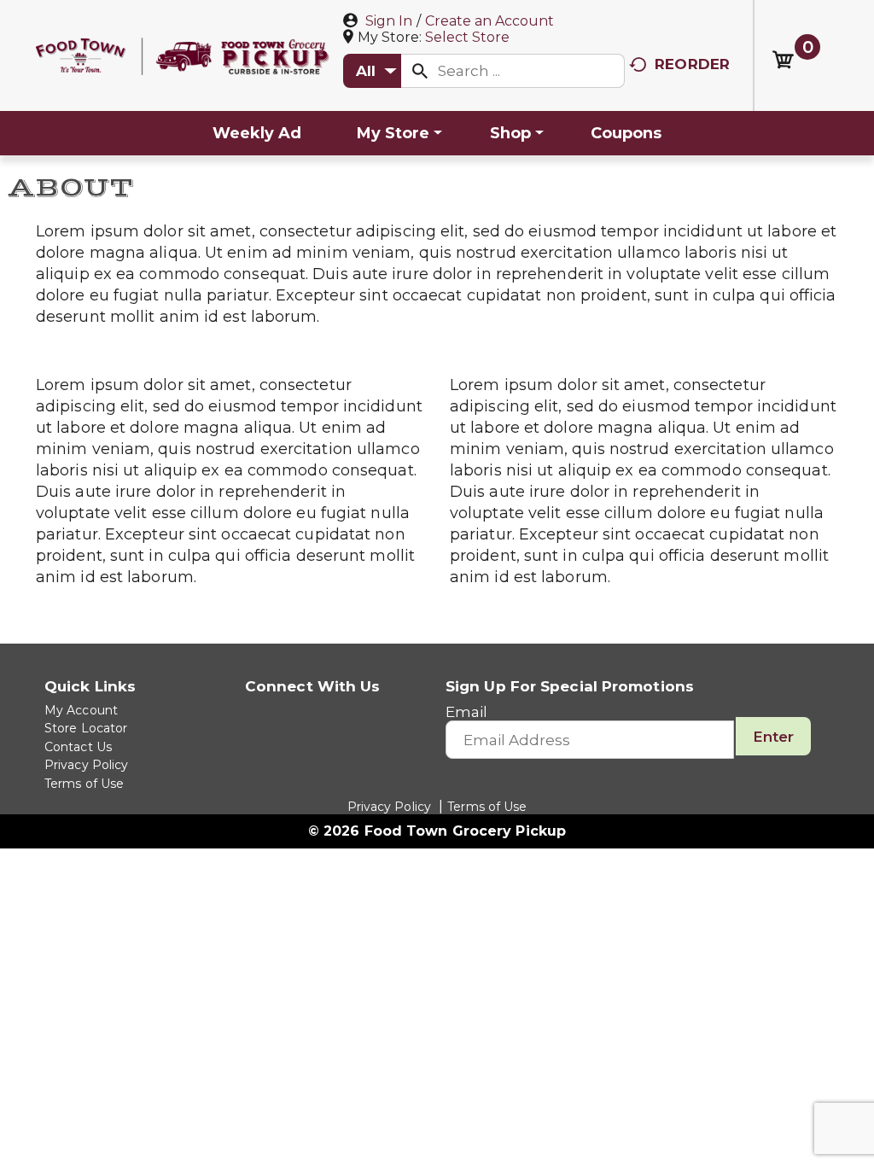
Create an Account (489, 21)
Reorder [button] (692, 64)
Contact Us (78, 747)
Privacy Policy (86, 765)
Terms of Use (84, 783)
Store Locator (85, 728)
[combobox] (372, 71)
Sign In (388, 21)
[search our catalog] (420, 71)
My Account (81, 710)
